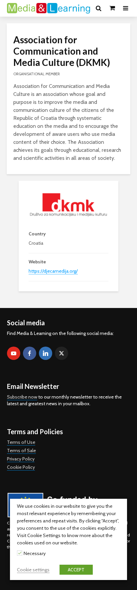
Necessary (35, 553)
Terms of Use (21, 442)
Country (37, 234)
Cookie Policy (21, 467)
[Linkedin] (45, 353)
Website (37, 262)
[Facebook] (29, 353)
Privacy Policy (21, 459)
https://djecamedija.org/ (53, 271)
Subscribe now (22, 397)
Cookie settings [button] (33, 570)
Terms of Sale (21, 450)
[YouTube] (13, 353)
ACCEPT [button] (76, 570)
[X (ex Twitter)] (61, 353)
